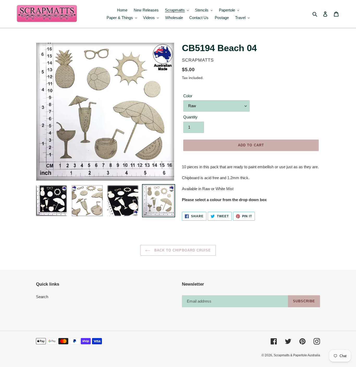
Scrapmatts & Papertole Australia (297, 355)
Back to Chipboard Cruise (182, 250)
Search (42, 296)
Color (187, 96)
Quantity (190, 117)
